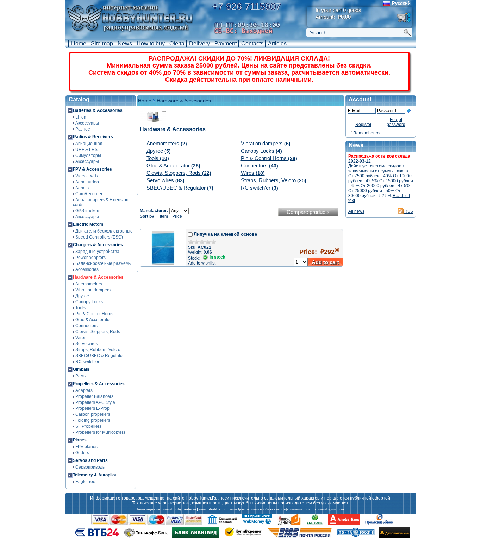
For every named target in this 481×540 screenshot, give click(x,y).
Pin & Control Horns (94, 313)
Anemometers (88, 283)
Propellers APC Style (95, 402)
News (125, 43)
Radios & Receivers (93, 136)
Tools (80, 307)
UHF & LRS (86, 149)
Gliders (82, 452)
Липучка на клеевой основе (225, 234)
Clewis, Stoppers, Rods (97, 331)
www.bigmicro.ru (331, 509)
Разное (82, 129)
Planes (80, 440)
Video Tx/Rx (87, 175)
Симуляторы (88, 155)
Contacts (252, 43)
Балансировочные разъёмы (103, 263)
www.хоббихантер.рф (269, 509)
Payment (225, 43)
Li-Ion (80, 117)
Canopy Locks (89, 301)
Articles (277, 43)
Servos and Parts (90, 460)
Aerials (82, 187)
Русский (401, 3)
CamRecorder (88, 193)
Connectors (86, 325)
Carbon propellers (92, 414)
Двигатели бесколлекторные (104, 231)
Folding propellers (92, 420)
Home (78, 43)
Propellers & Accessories (99, 383)
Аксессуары (87, 123)
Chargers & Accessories (98, 244)
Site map (102, 43)
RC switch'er (87, 361)
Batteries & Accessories (98, 110)
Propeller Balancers (94, 396)
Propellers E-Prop (92, 408)
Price (177, 216)
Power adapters (90, 257)
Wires (80, 337)
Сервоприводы (90, 467)
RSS (408, 211)
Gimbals (81, 369)
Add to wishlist (201, 263)
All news (356, 211)
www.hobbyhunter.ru (179, 509)
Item (164, 216)
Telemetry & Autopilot (94, 474)
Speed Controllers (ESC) (99, 237)
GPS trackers (87, 210)
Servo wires (86, 343)
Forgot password (396, 122)
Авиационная (88, 143)
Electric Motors (88, 224)
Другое (82, 295)
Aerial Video (87, 181)
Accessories (87, 269)
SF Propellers (88, 426)
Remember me (367, 133)
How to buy (151, 43)
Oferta (177, 43)
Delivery (199, 43)
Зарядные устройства (97, 251)
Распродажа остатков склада (379, 156)
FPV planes (86, 446)
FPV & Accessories (92, 169)
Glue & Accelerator (93, 319)
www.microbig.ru (303, 509)
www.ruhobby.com (213, 509)
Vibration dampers (93, 289)
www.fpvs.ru (239, 509)
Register (363, 124)
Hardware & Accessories (98, 277)
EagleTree (85, 481)
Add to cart (325, 262)
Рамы (81, 376)
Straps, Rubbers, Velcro (97, 349)
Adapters (84, 390)
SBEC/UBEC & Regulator (99, 355)
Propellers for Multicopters (100, 432)
